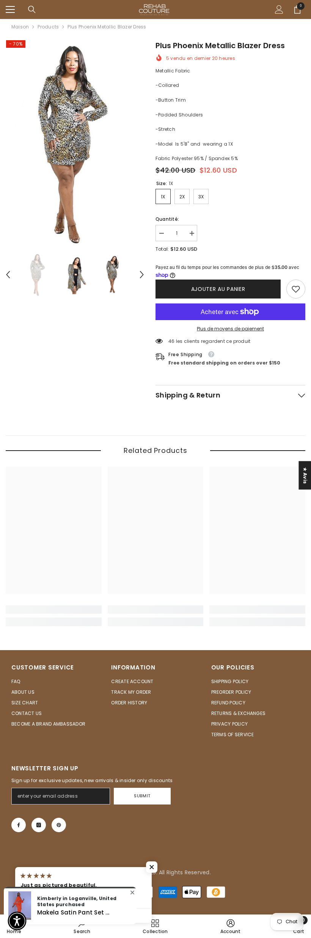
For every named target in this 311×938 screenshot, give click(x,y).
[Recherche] (31, 9)
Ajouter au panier (218, 289)
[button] (8, 274)
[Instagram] (38, 825)
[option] (75, 142)
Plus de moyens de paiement (230, 328)
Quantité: (167, 219)
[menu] (10, 9)
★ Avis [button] (305, 475)
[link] (295, 289)
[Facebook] (18, 825)
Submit (142, 796)
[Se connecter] (279, 9)
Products (48, 27)
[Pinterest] (59, 825)
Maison (20, 27)
